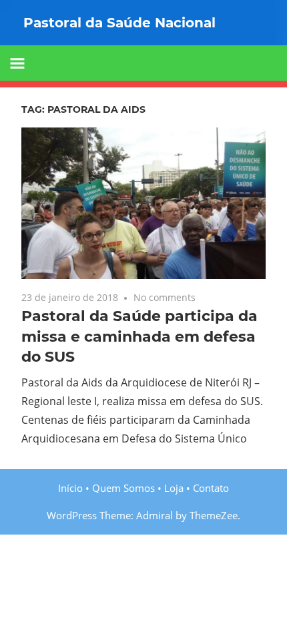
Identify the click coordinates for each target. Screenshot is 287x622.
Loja (174, 488)
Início (70, 488)
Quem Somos (123, 488)
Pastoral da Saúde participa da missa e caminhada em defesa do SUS (139, 336)
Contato (211, 488)
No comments (164, 297)
